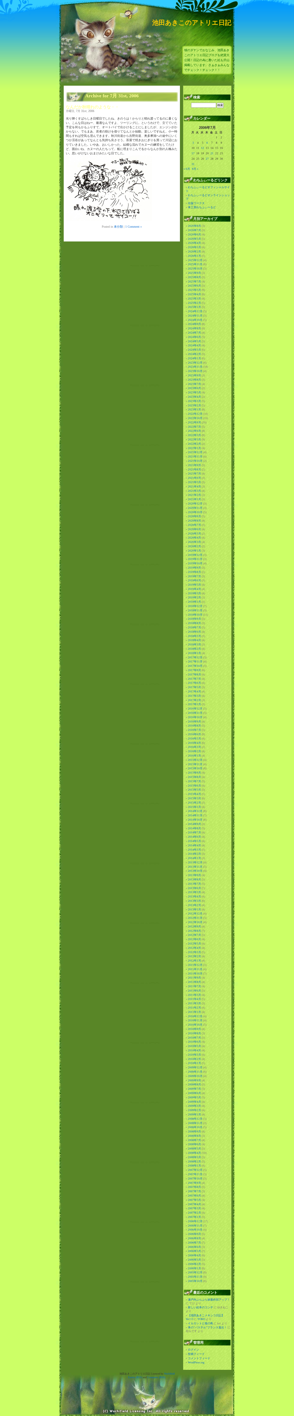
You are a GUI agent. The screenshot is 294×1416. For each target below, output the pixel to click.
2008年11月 (195, 1123)
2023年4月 (194, 396)
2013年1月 (194, 909)
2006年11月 (195, 1225)
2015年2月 (194, 802)
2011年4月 (194, 999)
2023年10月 (195, 371)
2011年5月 (194, 995)
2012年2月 (194, 956)
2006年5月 (194, 1251)
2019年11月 (195, 559)
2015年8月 (194, 777)
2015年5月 (194, 789)
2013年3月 (194, 900)
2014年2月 (194, 853)
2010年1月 (194, 1063)
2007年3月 (194, 1208)
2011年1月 (194, 1012)
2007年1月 (194, 1217)
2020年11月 (195, 507)
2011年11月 (195, 969)
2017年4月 (194, 691)
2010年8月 (194, 1033)
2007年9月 (194, 1182)
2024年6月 (194, 337)
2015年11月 (195, 764)
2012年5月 (194, 943)
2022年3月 (194, 439)
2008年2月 (194, 1161)
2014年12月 (195, 811)
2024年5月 (194, 341)
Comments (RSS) (156, 1377)
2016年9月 (194, 721)
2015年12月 (195, 760)
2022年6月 (194, 430)
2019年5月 (194, 584)
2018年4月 (194, 640)
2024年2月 (194, 354)
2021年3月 (194, 490)
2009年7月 (194, 1088)
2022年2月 (194, 443)
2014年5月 (194, 841)
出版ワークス (196, 203)
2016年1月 (194, 755)
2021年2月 (194, 495)
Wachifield (169, 1373)
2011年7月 (194, 986)
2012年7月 (194, 935)
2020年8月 (194, 520)
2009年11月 (195, 1071)
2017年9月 (194, 670)
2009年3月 (194, 1105)
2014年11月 (195, 815)
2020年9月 (194, 516)
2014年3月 (194, 849)
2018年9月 (194, 618)
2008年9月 (194, 1131)
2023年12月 (195, 362)
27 (207, 158)
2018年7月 (194, 627)
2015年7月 (194, 781)
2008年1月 (194, 1165)
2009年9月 (194, 1080)
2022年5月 (194, 435)
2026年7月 (194, 230)
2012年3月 (194, 952)
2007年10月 (195, 1178)
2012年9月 (194, 926)
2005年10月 (195, 1281)
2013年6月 (194, 888)
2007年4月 (194, 1204)
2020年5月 (194, 533)
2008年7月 (194, 1140)
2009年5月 (194, 1097)
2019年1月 (194, 601)
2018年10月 (195, 614)
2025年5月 (194, 290)
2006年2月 (194, 1264)
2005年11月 (195, 1276)
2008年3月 (194, 1157)
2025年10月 (195, 268)
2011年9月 (194, 977)
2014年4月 (194, 845)
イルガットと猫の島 (200, 1323)
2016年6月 (194, 734)
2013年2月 (194, 905)
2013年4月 (194, 896)
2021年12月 (195, 452)
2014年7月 (194, 832)
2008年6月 (194, 1144)
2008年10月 (195, 1127)
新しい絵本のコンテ (200, 1307)
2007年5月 (194, 1200)
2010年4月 (194, 1050)
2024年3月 (194, 349)
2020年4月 (194, 537)
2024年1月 (194, 358)
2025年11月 (195, 264)
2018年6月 (194, 631)
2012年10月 (195, 922)
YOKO (201, 1319)
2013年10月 (195, 870)
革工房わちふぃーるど (202, 207)
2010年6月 (194, 1041)
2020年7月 (194, 525)
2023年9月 (194, 375)
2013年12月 (195, 862)
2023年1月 (194, 409)
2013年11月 (195, 866)
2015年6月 (194, 785)
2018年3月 (194, 644)
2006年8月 (194, 1238)
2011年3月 (194, 1003)
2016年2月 (194, 751)
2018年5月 (194, 636)
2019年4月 (194, 589)
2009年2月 (194, 1110)
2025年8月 (194, 277)
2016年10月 (195, 717)
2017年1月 (194, 704)
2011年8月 (194, 982)
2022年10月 (195, 418)
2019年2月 (194, 597)
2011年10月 (195, 973)
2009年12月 (195, 1067)
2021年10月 (195, 460)
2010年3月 (194, 1054)
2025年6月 (194, 285)
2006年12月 (195, 1221)
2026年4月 (194, 242)
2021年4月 (194, 486)
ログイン (193, 1349)
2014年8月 (194, 828)
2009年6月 (194, 1093)
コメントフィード (199, 1358)
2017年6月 (194, 682)
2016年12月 (195, 708)
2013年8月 (194, 879)
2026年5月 (194, 238)
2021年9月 (194, 465)
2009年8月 (194, 1084)
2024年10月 (195, 320)
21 (212, 153)
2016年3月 (194, 747)
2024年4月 (194, 345)
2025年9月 (194, 272)
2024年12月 (195, 311)
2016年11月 (195, 712)
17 (193, 153)
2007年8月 (194, 1187)
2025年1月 (194, 307)
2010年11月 (195, 1020)
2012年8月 (194, 930)
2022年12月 (195, 413)
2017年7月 (194, 678)
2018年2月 (194, 648)
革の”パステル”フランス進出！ (207, 1327)
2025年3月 (194, 298)
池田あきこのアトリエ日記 (191, 22)
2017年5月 (194, 687)
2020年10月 (195, 512)
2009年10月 (195, 1076)
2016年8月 (194, 725)
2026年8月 (194, 225)
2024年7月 (194, 332)
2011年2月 (194, 1007)
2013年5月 (194, 892)
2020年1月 (194, 550)
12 (202, 148)
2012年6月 (194, 939)
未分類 (118, 226)
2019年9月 (194, 567)
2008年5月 (194, 1148)
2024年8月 (194, 328)
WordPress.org (196, 1362)
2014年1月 (194, 858)
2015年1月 (194, 807)
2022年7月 (194, 426)
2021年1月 (194, 499)
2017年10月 (195, 665)
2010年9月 (194, 1029)
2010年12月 (195, 1016)
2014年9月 (194, 824)
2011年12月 (195, 965)
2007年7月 (194, 1191)
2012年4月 (194, 947)
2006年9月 (194, 1234)
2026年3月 (194, 247)
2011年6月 (194, 990)
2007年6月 (194, 1195)
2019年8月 (194, 572)
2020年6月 (194, 529)
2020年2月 (194, 546)
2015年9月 (194, 772)
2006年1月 (194, 1268)
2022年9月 (194, 422)
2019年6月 (194, 580)
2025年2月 (194, 302)
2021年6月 (194, 477)
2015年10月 (195, 768)
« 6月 (187, 168)
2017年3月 (194, 695)
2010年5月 (194, 1046)
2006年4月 (194, 1255)
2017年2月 (194, 700)
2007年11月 (195, 1174)
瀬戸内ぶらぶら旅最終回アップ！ (209, 1299)
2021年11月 (195, 456)
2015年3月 (194, 798)
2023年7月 (194, 384)
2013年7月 (194, 883)
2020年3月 (194, 542)
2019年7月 (194, 576)
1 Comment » (133, 226)
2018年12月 (195, 606)
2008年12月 (195, 1118)
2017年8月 (194, 674)
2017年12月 (195, 657)
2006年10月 (195, 1229)
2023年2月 (194, 405)
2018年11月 (195, 610)
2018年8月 (194, 623)
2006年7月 (194, 1242)
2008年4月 (194, 1152)
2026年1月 (194, 255)
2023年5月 (194, 392)
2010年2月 (194, 1059)
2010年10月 (195, 1024)
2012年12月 (195, 913)
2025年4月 (194, 294)
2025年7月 (194, 281)
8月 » (195, 168)
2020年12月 (195, 503)
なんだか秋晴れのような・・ (92, 107)
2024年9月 (194, 324)
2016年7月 (194, 730)
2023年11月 (195, 366)
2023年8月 (194, 379)
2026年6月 (194, 234)
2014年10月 (195, 819)
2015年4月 (194, 794)
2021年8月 (194, 469)
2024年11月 (195, 315)
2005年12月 (195, 1272)
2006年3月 (194, 1259)
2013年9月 (194, 875)
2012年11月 (195, 917)
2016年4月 (194, 742)
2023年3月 (194, 401)
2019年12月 (195, 555)
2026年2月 (194, 251)
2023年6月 (194, 388)
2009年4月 (194, 1101)
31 (193, 164)
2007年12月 (195, 1170)
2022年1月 (194, 448)
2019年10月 (195, 563)
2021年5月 (194, 482)
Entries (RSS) (135, 1377)
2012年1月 (194, 960)
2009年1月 (194, 1114)
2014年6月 (194, 836)
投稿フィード (196, 1354)
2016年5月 (194, 738)
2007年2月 (194, 1212)
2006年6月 (194, 1247)
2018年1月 (194, 653)
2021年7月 (194, 473)
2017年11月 (195, 661)
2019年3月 (194, 593)
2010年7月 (194, 1037)
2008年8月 (194, 1135)
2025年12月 (195, 260)
